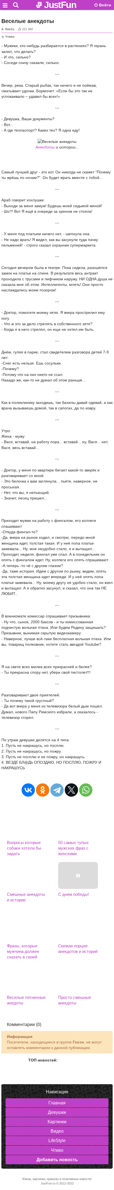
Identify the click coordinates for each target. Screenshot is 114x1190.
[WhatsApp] (85, 790)
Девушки (57, 1112)
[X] (71, 790)
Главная (57, 1103)
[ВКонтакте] (28, 790)
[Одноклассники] (42, 790)
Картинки (57, 1121)
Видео (57, 1131)
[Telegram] (57, 790)
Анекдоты (45, 147)
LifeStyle (57, 1140)
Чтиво (10, 36)
